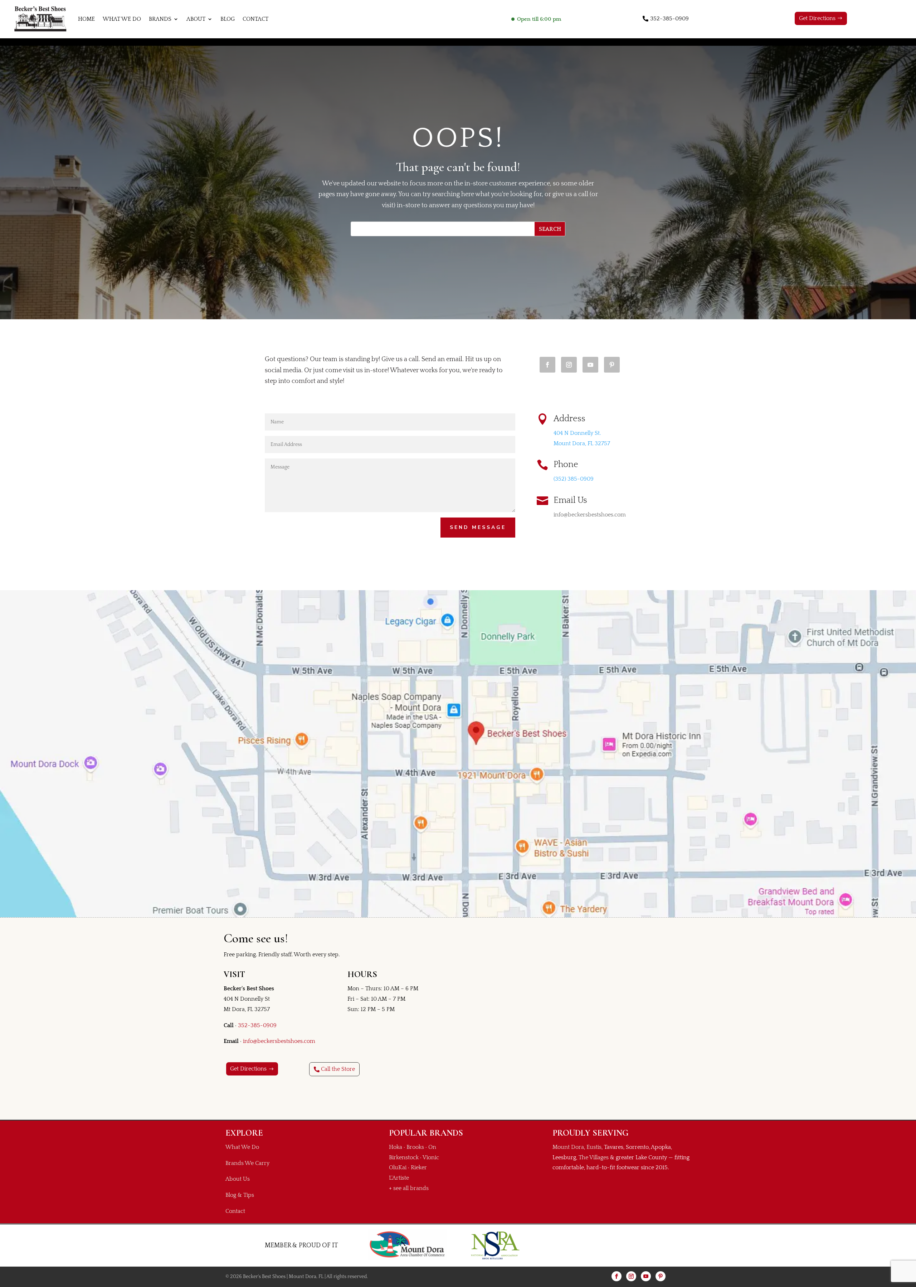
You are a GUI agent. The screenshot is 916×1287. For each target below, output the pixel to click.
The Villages (594, 1157)
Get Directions (817, 18)
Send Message (478, 527)
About (195, 19)
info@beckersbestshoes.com (279, 1041)
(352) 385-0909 (574, 479)
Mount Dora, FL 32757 (582, 443)
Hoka (395, 1147)
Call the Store (338, 1069)
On (432, 1147)
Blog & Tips (239, 1195)
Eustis (593, 1147)
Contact (255, 19)
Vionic (431, 1157)
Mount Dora (568, 1147)
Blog (227, 19)
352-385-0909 (669, 18)
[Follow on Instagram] (569, 365)
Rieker (419, 1167)
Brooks (415, 1147)
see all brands (411, 1188)
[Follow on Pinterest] (612, 365)
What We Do (122, 19)
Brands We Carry (247, 1163)
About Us (237, 1179)
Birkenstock (404, 1157)
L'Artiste (399, 1178)
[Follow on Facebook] (547, 365)
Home (86, 19)
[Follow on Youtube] (590, 365)
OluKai (397, 1167)
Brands (160, 19)
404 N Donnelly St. (577, 433)
